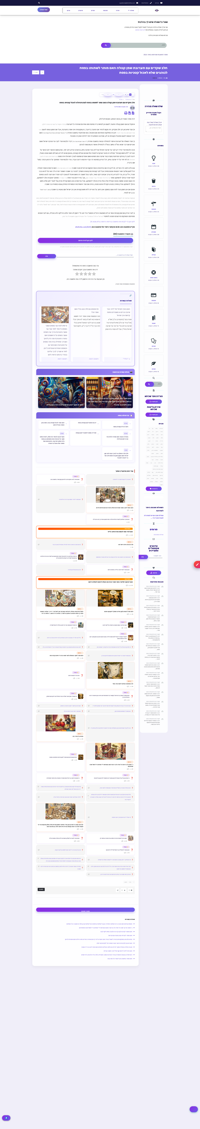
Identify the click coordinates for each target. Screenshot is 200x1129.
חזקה (157, 438)
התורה (152, 434)
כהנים (152, 444)
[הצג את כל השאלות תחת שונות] (154, 313)
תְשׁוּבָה (41, 889)
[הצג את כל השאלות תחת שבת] (154, 153)
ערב (155, 463)
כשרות (154, 369)
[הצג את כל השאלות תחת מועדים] (154, 222)
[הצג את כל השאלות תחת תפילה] (154, 245)
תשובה (125, 882)
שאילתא (149, 475)
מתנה (152, 453)
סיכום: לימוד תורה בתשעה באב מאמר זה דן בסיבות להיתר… (152, 657)
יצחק (162, 444)
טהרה (156, 441)
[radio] (94, 274)
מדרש (148, 447)
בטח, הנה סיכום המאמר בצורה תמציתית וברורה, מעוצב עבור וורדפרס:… (152, 705)
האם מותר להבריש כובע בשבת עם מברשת (120, 935)
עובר (152, 459)
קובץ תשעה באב (159, 472)
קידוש (149, 472)
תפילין (151, 481)
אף (152, 428)
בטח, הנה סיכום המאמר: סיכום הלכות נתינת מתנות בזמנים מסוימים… (152, 666)
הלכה (157, 434)
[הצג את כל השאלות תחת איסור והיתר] (154, 268)
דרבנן (157, 431)
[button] (39, 2)
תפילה (154, 255)
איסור (156, 428)
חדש (148, 434)
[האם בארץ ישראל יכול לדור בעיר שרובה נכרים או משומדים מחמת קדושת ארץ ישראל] (117, 334)
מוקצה (161, 450)
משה (162, 453)
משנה (157, 453)
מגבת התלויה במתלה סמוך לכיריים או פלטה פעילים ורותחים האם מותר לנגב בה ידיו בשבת (106, 947)
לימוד (153, 447)
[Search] (106, 45)
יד (133, 882)
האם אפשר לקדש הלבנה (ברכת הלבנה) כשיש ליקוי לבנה (116, 932)
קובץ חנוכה (155, 466)
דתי (153, 431)
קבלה (161, 466)
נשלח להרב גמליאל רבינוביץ (157, 456)
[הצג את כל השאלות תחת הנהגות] (154, 199)
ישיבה (157, 444)
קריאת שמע (155, 475)
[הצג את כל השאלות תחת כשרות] (154, 359)
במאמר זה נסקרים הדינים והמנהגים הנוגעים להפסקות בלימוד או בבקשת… (152, 722)
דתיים (149, 431)
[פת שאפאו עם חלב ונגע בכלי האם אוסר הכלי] (85, 334)
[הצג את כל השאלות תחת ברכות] (154, 176)
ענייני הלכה (160, 463)
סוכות (161, 459)
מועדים (120, 99)
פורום (68, 10)
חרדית (161, 441)
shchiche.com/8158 (83, 227)
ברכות (154, 186)
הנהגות (154, 209)
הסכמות (105, 10)
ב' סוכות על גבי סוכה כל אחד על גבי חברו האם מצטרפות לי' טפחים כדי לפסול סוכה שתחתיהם (105, 928)
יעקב (149, 441)
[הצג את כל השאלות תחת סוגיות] (154, 336)
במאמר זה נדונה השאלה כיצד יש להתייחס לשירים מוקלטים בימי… (152, 676)
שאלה (161, 478)
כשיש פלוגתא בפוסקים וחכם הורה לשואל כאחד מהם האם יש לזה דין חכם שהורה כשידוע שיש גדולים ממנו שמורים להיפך (98, 939)
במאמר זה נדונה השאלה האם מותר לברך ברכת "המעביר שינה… (152, 628)
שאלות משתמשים (158, 535)
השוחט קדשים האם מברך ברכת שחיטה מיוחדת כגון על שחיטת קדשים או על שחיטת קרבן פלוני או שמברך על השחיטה (99, 924)
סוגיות (154, 346)
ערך (151, 463)
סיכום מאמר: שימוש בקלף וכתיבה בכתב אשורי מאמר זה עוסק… (152, 686)
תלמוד (161, 481)
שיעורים (80, 10)
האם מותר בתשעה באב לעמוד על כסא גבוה (120, 959)
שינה (148, 478)
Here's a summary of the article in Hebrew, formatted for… (153, 638)
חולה (162, 438)
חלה (153, 438)
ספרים (93, 10)
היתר (162, 434)
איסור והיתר (153, 277)
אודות (117, 10)
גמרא (161, 431)
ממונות (154, 300)
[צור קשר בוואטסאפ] (194, 1109)
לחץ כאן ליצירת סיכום (85, 240)
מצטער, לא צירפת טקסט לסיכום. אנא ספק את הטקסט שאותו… (152, 695)
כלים (148, 444)
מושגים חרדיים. (154, 450)
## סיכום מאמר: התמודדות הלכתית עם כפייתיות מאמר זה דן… (152, 599)
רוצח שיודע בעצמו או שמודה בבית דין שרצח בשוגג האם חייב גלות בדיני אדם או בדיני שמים (106, 955)
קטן (152, 472)
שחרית (152, 478)
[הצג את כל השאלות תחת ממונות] (154, 290)
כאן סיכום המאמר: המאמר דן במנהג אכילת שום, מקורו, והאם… (153, 618)
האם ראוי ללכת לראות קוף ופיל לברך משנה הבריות (117, 951)
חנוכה (149, 438)
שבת (153, 163)
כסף (162, 447)
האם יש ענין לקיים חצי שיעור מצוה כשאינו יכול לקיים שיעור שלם (114, 943)
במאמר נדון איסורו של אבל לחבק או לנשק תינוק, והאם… (153, 647)
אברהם (161, 428)
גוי (149, 428)
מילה (148, 450)
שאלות (132, 10)
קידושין (161, 475)
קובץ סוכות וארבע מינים (158, 469)
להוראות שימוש (140, 30)
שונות (153, 323)
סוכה (148, 456)
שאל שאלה (43, 10)
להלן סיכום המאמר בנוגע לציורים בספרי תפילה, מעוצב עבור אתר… (152, 590)
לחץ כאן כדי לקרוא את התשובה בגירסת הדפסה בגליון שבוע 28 (112, 221)
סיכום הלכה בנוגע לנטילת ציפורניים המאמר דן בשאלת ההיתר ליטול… (152, 609)
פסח (130, 882)
